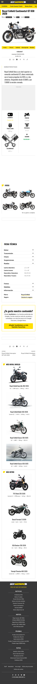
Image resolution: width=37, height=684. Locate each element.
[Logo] (18, 2)
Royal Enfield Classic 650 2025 (19, 463)
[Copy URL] (27, 59)
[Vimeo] (21, 675)
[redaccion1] (15, 51)
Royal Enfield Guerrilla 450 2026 (19, 386)
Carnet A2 (27, 17)
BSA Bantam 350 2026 (19, 545)
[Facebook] (20, 59)
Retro (18, 17)
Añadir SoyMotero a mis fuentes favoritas (18, 326)
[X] (23, 59)
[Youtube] (24, 675)
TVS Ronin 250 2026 (19, 493)
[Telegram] (16, 59)
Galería (18, 47)
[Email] (13, 59)
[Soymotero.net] (18, 584)
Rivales (32, 47)
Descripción (25, 47)
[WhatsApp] (10, 59)
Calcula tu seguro (26, 297)
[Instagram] (15, 675)
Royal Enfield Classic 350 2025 (19, 437)
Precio (11, 47)
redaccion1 (20, 51)
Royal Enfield (8, 17)
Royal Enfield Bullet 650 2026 (19, 412)
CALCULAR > (26, 139)
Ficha (4, 47)
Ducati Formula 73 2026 (19, 519)
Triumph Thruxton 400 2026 (19, 571)
